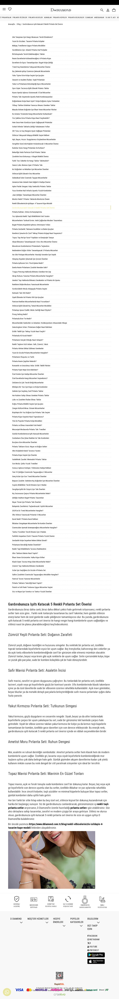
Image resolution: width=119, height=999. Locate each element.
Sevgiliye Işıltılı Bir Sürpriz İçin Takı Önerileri (28, 489)
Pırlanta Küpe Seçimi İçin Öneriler (24, 455)
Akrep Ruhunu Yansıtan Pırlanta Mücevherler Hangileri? (32, 276)
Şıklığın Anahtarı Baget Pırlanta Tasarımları (28, 498)
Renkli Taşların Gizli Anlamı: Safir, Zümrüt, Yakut (30, 344)
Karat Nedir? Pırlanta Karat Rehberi (25, 519)
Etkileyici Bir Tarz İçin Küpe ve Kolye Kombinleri (29, 387)
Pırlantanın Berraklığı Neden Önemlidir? (26, 545)
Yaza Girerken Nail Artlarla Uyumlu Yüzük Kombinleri (31, 191)
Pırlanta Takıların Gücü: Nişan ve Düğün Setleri (29, 447)
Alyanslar (48, 17)
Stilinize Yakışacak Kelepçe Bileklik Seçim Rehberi (30, 135)
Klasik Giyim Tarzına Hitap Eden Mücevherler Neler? (31, 562)
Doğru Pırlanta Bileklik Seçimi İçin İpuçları (27, 404)
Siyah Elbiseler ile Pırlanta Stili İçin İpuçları (28, 297)
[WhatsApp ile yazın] (7, 992)
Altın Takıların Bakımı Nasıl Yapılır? (25, 553)
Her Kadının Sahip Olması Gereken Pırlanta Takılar (30, 395)
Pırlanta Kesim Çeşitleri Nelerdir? (24, 361)
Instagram (94, 939)
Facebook (93, 936)
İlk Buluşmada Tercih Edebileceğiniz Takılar (28, 54)
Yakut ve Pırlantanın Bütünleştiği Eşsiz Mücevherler (31, 84)
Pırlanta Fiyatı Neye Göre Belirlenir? (25, 370)
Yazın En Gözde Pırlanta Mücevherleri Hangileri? (30, 353)
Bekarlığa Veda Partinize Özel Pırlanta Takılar (29, 152)
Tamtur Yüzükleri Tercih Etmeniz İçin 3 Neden (29, 532)
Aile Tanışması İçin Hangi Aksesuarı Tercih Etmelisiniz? (32, 37)
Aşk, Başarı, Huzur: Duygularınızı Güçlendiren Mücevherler (34, 139)
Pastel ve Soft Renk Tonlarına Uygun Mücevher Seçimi (32, 587)
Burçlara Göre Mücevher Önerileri (24, 442)
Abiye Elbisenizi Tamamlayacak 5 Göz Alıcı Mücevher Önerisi (34, 242)
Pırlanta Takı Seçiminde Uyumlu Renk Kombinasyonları (32, 97)
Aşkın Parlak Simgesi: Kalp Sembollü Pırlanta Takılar (31, 186)
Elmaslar (89, 17)
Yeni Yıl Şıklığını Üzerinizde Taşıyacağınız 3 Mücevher (32, 472)
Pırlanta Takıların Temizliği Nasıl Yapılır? (27, 583)
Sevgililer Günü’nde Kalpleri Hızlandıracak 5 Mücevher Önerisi (35, 144)
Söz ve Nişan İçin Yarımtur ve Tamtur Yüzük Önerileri (32, 592)
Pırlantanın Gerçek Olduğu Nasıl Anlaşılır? (27, 340)
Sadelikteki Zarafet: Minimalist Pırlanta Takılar (29, 459)
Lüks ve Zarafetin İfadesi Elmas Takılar (26, 400)
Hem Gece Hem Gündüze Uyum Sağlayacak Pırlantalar (32, 122)
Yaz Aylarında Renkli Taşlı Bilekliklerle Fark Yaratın (30, 216)
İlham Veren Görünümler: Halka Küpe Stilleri (28, 557)
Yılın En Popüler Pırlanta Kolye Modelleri (27, 421)
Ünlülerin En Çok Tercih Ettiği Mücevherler (28, 383)
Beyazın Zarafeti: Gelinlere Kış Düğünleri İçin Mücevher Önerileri (36, 481)
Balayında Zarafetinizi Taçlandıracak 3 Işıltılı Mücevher (32, 506)
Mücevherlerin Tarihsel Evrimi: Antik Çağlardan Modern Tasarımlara (37, 220)
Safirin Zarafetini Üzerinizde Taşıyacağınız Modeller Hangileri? (35, 575)
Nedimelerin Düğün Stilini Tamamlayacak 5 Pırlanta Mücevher (35, 250)
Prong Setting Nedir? (20, 314)
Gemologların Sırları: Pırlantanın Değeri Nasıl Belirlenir (32, 327)
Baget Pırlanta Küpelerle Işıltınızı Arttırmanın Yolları (31, 225)
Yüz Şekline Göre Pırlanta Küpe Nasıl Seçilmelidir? (31, 118)
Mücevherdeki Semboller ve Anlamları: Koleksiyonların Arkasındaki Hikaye (39, 323)
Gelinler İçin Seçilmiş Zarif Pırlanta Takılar (27, 391)
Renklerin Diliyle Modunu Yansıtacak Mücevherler (30, 284)
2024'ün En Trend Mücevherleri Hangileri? (27, 511)
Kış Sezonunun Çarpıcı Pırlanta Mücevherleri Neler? (31, 493)
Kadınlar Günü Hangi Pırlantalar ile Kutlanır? (28, 148)
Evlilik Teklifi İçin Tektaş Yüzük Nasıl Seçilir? (28, 331)
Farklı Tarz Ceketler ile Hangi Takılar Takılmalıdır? (30, 161)
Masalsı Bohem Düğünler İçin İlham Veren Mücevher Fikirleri (34, 110)
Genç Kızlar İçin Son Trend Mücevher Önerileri (29, 476)
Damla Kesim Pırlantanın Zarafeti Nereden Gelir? (30, 267)
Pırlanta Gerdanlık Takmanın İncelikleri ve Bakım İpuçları (33, 229)
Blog (19, 24)
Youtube (93, 947)
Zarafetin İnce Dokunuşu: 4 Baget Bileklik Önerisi (30, 156)
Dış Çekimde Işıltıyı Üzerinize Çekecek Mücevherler (31, 71)
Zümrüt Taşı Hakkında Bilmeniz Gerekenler (28, 566)
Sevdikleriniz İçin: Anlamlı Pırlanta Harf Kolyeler (29, 50)
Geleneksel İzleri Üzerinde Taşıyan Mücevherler (29, 178)
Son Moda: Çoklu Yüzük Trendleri (25, 464)
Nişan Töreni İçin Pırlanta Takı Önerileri (26, 502)
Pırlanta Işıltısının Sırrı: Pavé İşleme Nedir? (28, 263)
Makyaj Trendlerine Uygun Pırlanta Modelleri (28, 46)
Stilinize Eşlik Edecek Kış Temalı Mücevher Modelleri (31, 306)
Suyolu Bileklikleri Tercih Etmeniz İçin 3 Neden (29, 485)
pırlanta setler (78, 807)
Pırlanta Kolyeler (35, 17)
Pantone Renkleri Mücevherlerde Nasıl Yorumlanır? (31, 302)
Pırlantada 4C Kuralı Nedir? (22, 336)
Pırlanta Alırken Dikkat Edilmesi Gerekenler (28, 348)
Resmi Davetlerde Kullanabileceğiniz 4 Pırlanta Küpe (31, 58)
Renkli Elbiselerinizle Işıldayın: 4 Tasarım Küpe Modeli (32, 203)
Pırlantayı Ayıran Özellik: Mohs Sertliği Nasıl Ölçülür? (31, 310)
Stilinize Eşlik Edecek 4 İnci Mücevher (26, 174)
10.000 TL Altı (111, 17)
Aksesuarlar (99, 17)
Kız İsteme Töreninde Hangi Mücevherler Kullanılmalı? (32, 114)
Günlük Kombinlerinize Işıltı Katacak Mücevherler (30, 434)
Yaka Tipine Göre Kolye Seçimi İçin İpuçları (28, 75)
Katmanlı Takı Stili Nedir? (21, 293)
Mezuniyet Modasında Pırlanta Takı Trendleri (29, 429)
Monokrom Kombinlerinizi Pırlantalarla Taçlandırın (30, 246)
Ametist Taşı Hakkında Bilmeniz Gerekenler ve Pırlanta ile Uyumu (36, 280)
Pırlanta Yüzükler (20, 17)
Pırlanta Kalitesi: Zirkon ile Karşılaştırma (27, 212)
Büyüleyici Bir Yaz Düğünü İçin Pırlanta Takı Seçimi (31, 412)
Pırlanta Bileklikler (76, 17)
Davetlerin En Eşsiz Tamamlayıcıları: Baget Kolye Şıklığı (32, 63)
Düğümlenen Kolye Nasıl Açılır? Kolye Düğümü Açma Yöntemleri (35, 101)
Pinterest (94, 950)
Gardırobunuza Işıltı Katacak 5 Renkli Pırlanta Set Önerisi (43, 24)
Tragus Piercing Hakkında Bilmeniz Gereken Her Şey (31, 272)
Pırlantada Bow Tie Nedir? (22, 319)
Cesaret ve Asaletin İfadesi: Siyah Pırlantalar (28, 80)
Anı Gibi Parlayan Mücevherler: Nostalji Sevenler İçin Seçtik (34, 255)
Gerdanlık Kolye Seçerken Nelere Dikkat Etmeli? (29, 540)
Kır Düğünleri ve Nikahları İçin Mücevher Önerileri (30, 169)
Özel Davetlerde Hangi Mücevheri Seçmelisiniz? (30, 378)
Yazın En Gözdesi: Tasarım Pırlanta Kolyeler (28, 41)
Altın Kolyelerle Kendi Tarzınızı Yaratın (26, 451)
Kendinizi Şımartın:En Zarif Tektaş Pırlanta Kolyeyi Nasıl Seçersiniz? (37, 233)
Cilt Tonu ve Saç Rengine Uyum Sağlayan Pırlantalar (31, 131)
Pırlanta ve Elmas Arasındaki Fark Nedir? (27, 425)
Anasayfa (11, 24)
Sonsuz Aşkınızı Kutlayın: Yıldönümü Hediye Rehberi (31, 468)
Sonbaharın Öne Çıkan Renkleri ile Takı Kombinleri (30, 438)
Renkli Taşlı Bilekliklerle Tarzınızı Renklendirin (29, 549)
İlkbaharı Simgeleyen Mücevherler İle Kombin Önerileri (32, 523)
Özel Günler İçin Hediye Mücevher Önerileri (28, 374)
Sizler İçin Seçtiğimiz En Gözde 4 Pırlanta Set (29, 570)
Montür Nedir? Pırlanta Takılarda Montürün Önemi (30, 199)
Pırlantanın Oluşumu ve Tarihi (23, 357)
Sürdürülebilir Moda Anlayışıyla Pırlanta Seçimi (29, 289)
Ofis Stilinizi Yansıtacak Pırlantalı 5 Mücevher (29, 515)
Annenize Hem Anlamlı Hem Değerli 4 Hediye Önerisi (31, 182)
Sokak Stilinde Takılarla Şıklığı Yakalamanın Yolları (31, 127)
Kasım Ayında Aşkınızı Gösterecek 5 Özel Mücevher (31, 93)
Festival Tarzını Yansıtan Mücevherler (26, 579)
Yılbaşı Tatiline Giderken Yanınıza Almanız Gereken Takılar (33, 105)
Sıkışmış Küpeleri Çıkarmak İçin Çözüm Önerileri (30, 259)
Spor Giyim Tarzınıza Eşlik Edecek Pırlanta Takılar (30, 88)
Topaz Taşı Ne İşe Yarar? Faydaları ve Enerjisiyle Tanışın (33, 238)
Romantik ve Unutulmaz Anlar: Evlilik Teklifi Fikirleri (31, 366)
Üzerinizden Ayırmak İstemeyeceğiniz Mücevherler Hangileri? (34, 528)
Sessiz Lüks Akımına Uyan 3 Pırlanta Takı (27, 165)
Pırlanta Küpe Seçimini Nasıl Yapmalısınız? (28, 417)
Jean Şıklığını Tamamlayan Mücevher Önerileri (29, 195)
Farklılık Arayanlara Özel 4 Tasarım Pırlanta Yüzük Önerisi (33, 536)
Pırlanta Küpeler (60, 17)
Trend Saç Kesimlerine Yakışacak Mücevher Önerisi (31, 67)
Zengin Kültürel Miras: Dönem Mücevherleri (28, 408)
